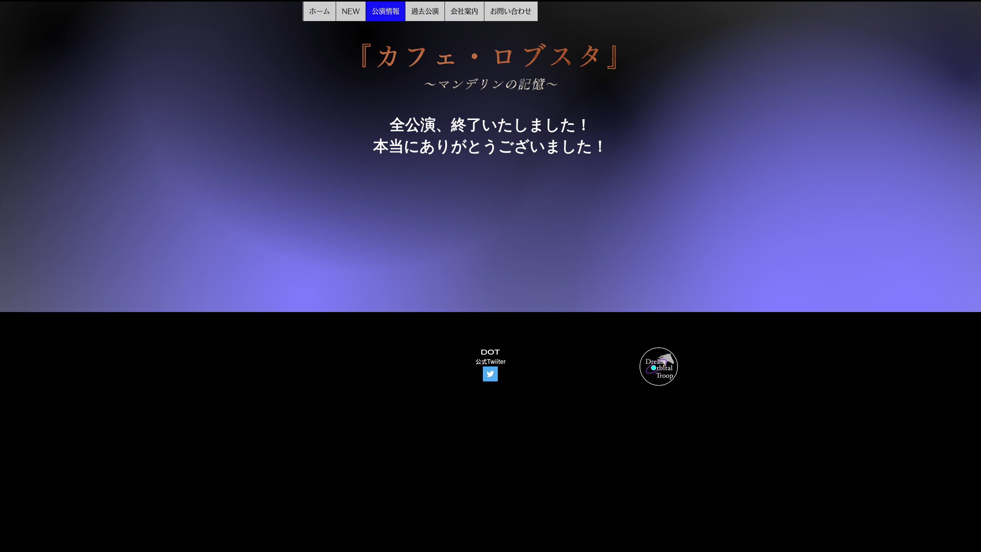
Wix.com (493, 385)
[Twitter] (490, 373)
